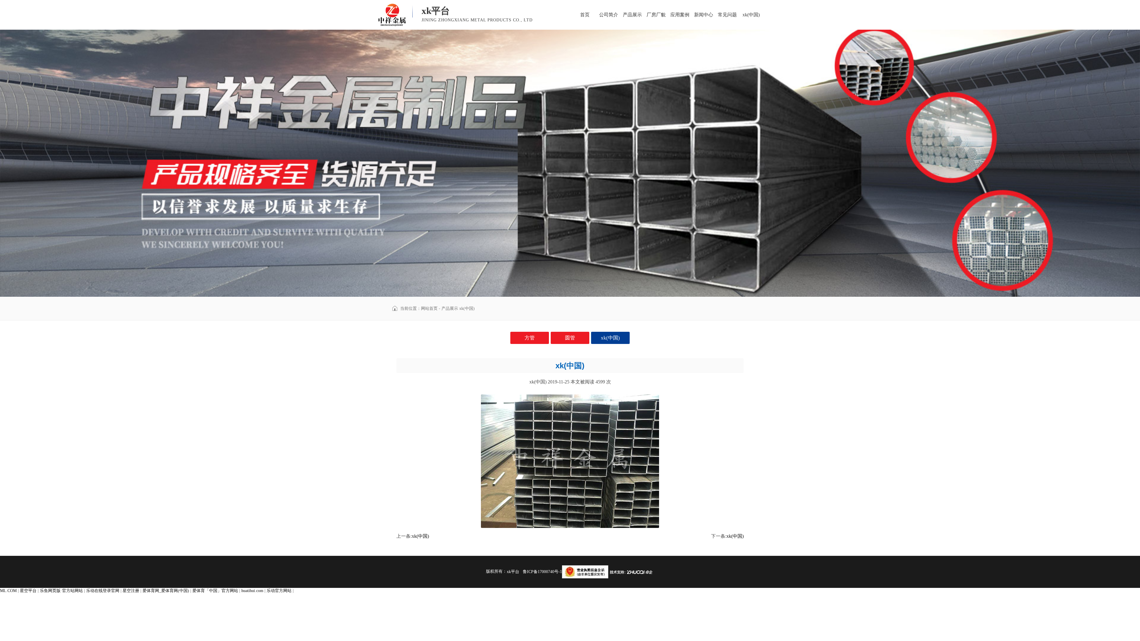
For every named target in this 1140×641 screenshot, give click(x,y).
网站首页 (429, 308)
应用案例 (679, 14)
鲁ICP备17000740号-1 (542, 571)
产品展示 (632, 14)
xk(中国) (751, 14)
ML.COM (8, 590)
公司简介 (608, 14)
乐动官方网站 (279, 590)
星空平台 (28, 590)
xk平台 (513, 571)
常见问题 (727, 14)
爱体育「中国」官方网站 (215, 590)
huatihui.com (252, 590)
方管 (530, 338)
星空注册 (131, 590)
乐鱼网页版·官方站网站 (61, 590)
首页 (585, 14)
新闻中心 (703, 14)
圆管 (570, 338)
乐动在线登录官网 (102, 590)
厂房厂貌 (656, 14)
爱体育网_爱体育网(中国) (165, 590)
